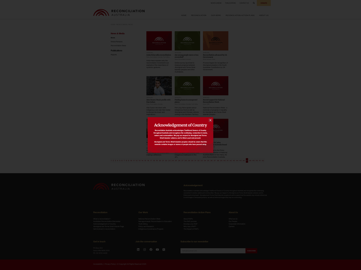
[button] (210, 120)
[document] (180, 135)
